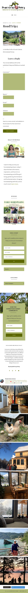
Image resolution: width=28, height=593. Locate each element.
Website (5, 110)
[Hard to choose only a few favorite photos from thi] (14, 542)
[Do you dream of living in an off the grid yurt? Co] (14, 399)
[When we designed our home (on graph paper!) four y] (14, 485)
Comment (6, 72)
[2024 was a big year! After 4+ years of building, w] (14, 456)
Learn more (14, 184)
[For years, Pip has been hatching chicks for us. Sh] (14, 428)
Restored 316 (23, 591)
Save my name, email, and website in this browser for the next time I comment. (13, 124)
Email (5, 102)
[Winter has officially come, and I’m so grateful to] (14, 514)
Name (5, 94)
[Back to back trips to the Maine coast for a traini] (14, 571)
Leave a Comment (16, 22)
